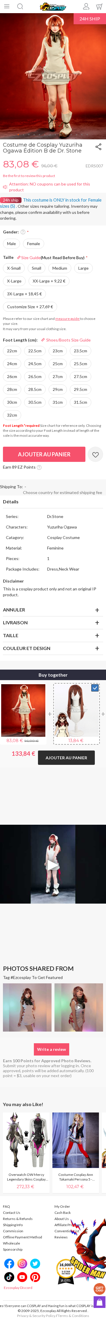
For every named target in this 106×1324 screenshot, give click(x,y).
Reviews (61, 1237)
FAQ (6, 1206)
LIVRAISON (15, 622)
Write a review (51, 1049)
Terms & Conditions (73, 1315)
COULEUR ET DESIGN (26, 648)
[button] (18, 135)
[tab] (53, 501)
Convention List (66, 1231)
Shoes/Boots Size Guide (68, 339)
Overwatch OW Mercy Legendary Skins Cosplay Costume (26, 1177)
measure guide (67, 318)
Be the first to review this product (29, 176)
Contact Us (11, 1212)
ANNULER (14, 609)
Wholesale (11, 1243)
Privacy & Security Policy (36, 1315)
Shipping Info (13, 1225)
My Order (62, 1206)
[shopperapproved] (66, 1271)
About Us (61, 1218)
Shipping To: (11, 486)
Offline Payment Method (22, 1237)
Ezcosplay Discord (18, 1287)
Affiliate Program (67, 1225)
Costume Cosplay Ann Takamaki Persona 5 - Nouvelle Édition (75, 1177)
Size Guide (53, 257)
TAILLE (10, 635)
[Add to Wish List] (95, 454)
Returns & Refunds (18, 1218)
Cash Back (62, 1212)
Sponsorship (12, 1249)
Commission (13, 1231)
